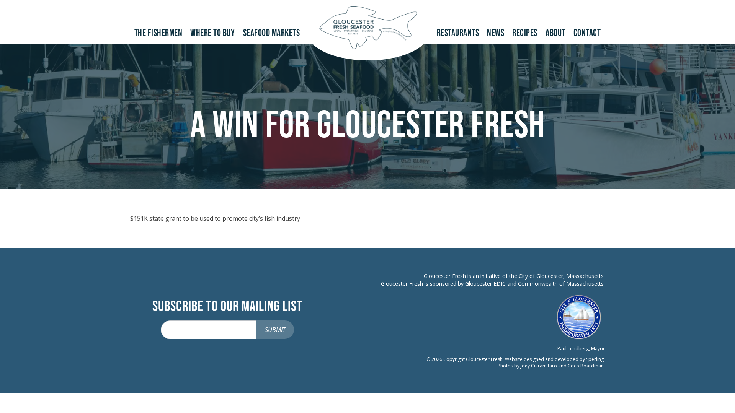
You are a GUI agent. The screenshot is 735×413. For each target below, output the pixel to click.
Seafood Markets (271, 33)
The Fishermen (158, 33)
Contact (587, 33)
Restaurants (458, 33)
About (555, 33)
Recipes (524, 33)
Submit (275, 329)
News (495, 33)
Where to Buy (212, 33)
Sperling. (595, 359)
